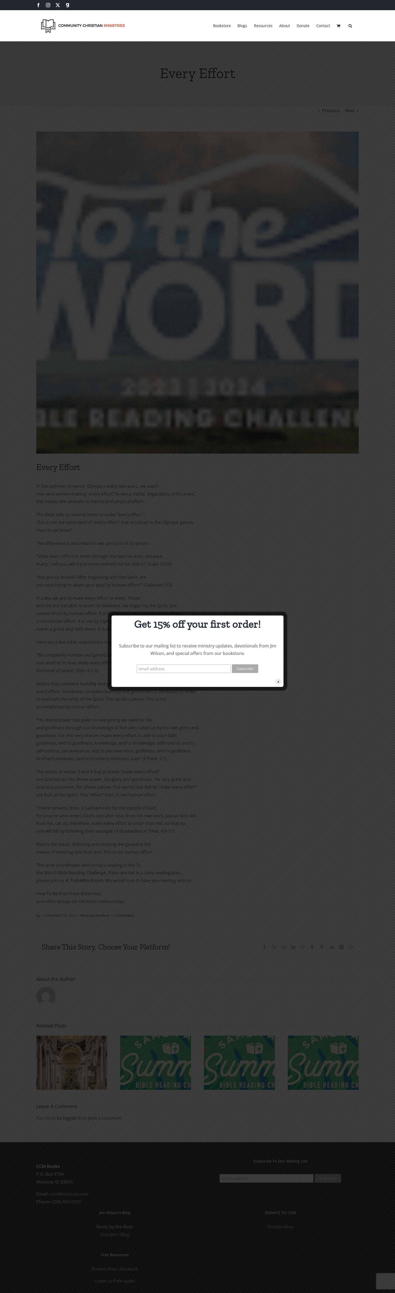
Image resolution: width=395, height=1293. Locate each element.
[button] (350, 25)
